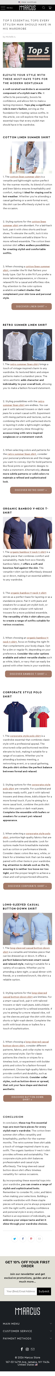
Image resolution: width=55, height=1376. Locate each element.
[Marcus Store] (27, 8)
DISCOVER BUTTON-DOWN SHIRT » (28, 1098)
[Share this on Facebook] (23, 1238)
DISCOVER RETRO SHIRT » (31, 490)
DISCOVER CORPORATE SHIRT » (27, 886)
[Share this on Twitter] (14, 1238)
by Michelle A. (9, 37)
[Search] (44, 8)
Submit (44, 1291)
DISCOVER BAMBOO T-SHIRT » (28, 674)
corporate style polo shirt (25, 736)
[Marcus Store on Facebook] (22, 1350)
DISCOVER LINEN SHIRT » (31, 306)
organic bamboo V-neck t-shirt (28, 552)
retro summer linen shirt (24, 364)
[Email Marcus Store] (33, 1350)
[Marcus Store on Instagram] (27, 1350)
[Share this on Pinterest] (31, 1238)
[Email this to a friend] (39, 1238)
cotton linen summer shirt (25, 177)
